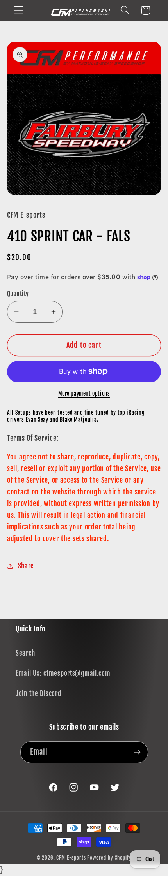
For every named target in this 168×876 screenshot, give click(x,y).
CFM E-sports (71, 858)
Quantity (18, 293)
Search (25, 653)
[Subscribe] (137, 752)
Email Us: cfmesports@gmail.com (63, 673)
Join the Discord (38, 694)
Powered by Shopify (109, 858)
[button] (19, 10)
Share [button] (26, 566)
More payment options (84, 393)
